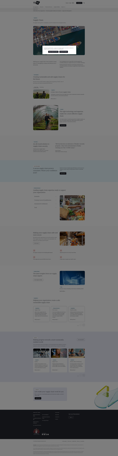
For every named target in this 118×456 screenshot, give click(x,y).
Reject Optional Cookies (53, 51)
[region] (59, 50)
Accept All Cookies (63, 51)
